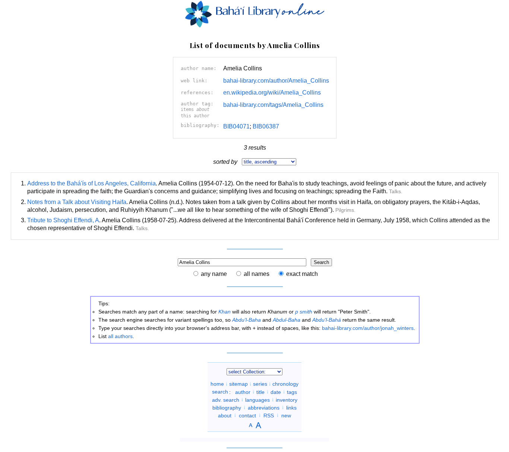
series (260, 384)
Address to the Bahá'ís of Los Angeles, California (91, 183)
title (260, 392)
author (242, 392)
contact (247, 415)
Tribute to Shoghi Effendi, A (63, 220)
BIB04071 (236, 126)
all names (256, 274)
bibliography (226, 407)
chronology (285, 384)
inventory (286, 399)
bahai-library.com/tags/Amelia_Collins (273, 105)
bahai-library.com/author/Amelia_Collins (276, 80)
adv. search (225, 399)
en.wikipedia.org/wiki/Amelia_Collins (272, 92)
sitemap (238, 384)
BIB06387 (266, 126)
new (286, 415)
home (217, 384)
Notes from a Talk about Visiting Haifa (76, 202)
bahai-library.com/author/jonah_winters (368, 328)
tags (292, 392)
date (276, 392)
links (291, 407)
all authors (120, 336)
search (220, 392)
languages (257, 399)
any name (214, 274)
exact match (302, 274)
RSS (268, 415)
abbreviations (263, 407)
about (224, 415)
